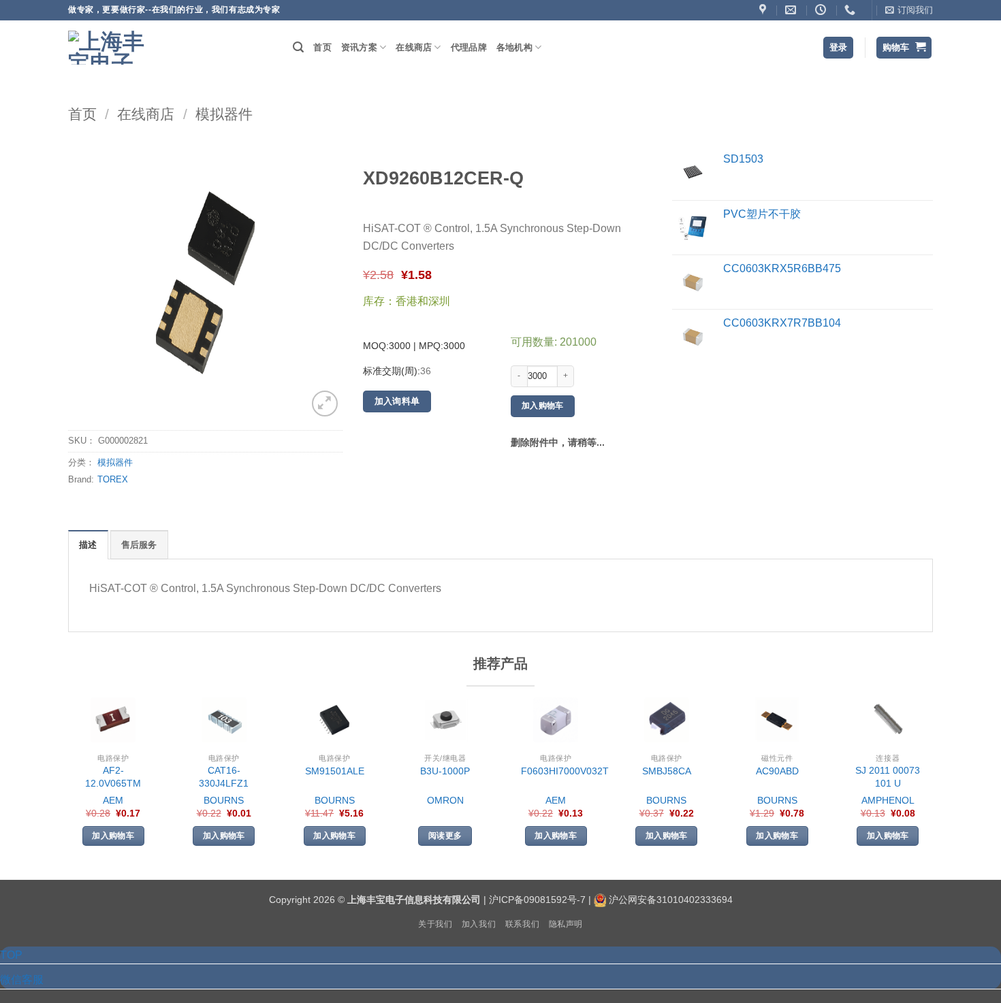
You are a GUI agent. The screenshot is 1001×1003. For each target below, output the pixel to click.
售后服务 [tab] (139, 545)
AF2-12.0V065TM (113, 777)
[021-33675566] (851, 10)
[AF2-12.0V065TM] (113, 719)
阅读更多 (445, 836)
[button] (909, 10)
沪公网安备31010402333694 (671, 899)
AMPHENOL (888, 800)
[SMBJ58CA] (666, 719)
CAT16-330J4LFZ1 (224, 777)
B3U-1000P (445, 771)
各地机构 (514, 47)
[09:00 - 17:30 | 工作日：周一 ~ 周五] (822, 10)
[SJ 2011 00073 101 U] (887, 719)
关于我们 (435, 924)
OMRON (445, 800)
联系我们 (522, 924)
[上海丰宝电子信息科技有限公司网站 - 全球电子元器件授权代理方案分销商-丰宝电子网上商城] (109, 47)
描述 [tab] (88, 545)
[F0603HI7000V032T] (555, 719)
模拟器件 (224, 114)
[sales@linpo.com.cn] (792, 10)
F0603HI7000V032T (565, 771)
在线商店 (414, 47)
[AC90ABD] (776, 719)
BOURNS (224, 800)
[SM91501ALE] (334, 719)
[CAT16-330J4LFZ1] (224, 719)
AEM (113, 800)
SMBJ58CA (666, 771)
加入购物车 (543, 405)
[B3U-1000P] (445, 719)
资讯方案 (359, 47)
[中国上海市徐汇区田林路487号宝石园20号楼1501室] (764, 10)
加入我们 (479, 924)
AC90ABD (777, 771)
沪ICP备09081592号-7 (537, 899)
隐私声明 (566, 924)
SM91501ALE (334, 771)
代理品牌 (469, 47)
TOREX (112, 479)
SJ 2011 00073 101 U (887, 777)
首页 (322, 47)
